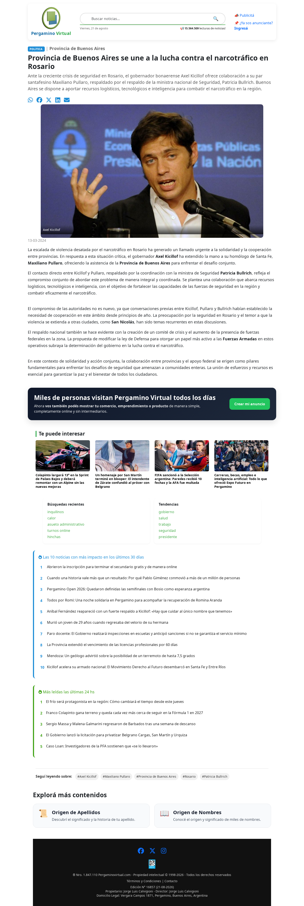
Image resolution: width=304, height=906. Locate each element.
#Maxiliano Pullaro (116, 776)
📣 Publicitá (244, 15)
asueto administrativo (65, 524)
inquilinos (55, 511)
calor (51, 518)
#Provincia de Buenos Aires (156, 776)
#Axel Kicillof (86, 776)
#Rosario (189, 776)
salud (163, 518)
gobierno (166, 511)
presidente (168, 536)
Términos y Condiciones (144, 881)
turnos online (58, 530)
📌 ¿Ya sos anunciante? (253, 25)
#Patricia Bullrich (214, 776)
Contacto (170, 881)
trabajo (165, 524)
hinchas (54, 536)
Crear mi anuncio (249, 404)
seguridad (167, 530)
